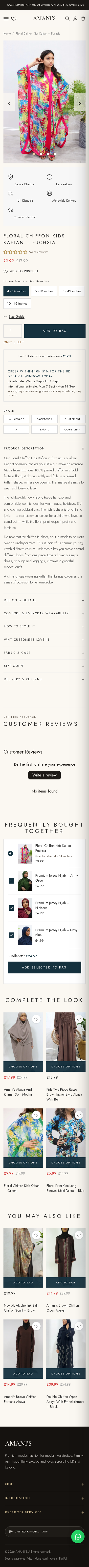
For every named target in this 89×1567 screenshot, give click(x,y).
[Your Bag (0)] (83, 18)
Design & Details (44, 600)
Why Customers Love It (44, 639)
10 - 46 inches (17, 303)
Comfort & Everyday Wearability (44, 613)
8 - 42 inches (72, 291)
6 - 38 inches (44, 291)
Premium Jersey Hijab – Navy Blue (56, 932)
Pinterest (72, 419)
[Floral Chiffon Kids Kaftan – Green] (23, 1138)
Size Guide (16, 316)
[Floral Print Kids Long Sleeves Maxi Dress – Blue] (66, 1138)
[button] (15, 252)
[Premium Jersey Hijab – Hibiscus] (25, 908)
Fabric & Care (44, 653)
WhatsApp (16, 419)
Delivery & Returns (44, 679)
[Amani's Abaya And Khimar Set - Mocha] (23, 1042)
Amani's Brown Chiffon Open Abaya (62, 1308)
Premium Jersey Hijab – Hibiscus (52, 905)
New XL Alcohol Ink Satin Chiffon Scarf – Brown (21, 1308)
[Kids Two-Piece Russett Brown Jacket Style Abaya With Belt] (66, 1042)
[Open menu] (5, 18)
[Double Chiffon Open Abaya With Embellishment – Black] (66, 1349)
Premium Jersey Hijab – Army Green (56, 878)
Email (44, 429)
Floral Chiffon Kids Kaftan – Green (22, 1188)
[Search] (67, 18)
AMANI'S (44, 18)
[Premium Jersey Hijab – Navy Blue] (25, 935)
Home (7, 34)
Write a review (44, 775)
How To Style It (44, 626)
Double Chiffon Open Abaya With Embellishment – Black (65, 1401)
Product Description (45, 448)
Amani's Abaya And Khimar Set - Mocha (18, 1092)
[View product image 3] (47, 154)
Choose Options (23, 1066)
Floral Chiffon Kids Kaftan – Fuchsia (54, 848)
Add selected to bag (44, 967)
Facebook (44, 419)
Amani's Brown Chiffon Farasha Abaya (20, 1399)
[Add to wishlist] (36, 1019)
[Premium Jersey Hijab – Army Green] (25, 881)
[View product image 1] (34, 154)
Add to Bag (55, 331)
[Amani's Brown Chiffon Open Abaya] (66, 1258)
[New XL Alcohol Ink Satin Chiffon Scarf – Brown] (23, 1258)
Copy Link (72, 429)
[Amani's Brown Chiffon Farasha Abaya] (23, 1349)
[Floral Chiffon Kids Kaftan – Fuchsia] (25, 854)
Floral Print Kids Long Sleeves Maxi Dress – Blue (65, 1188)
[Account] (75, 18)
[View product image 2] (41, 154)
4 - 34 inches (16, 291)
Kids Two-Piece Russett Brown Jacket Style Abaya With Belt (64, 1094)
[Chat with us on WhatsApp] (78, 1536)
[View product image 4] (54, 154)
